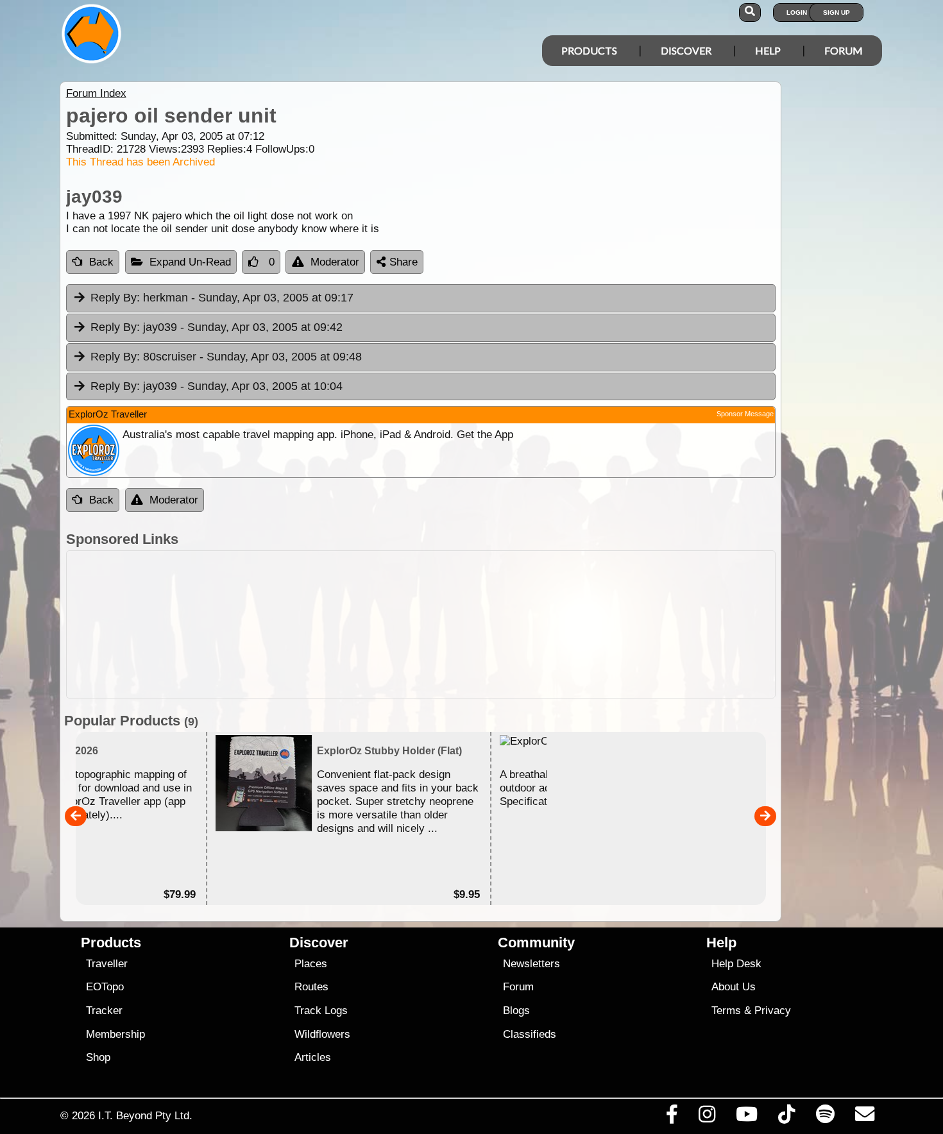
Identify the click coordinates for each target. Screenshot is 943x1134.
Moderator (334, 262)
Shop (98, 1057)
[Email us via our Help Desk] (864, 1117)
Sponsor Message (745, 414)
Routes (311, 987)
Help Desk (736, 964)
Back (101, 262)
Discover (686, 50)
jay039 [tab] (216, 327)
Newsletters (531, 964)
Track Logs (321, 1010)
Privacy (772, 1010)
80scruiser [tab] (226, 356)
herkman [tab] (221, 297)
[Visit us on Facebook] (672, 1117)
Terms (726, 1010)
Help (768, 50)
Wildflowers (322, 1034)
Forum (843, 50)
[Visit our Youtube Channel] (747, 1117)
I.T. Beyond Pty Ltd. (145, 1115)
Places (310, 964)
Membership (115, 1034)
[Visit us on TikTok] (787, 1117)
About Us (733, 987)
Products (589, 50)
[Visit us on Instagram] (706, 1117)
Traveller (107, 964)
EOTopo (105, 987)
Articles (312, 1057)
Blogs (516, 1010)
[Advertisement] (483, 624)
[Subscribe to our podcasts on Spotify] (825, 1117)
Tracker (104, 1010)
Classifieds (529, 1034)
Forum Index (96, 93)
